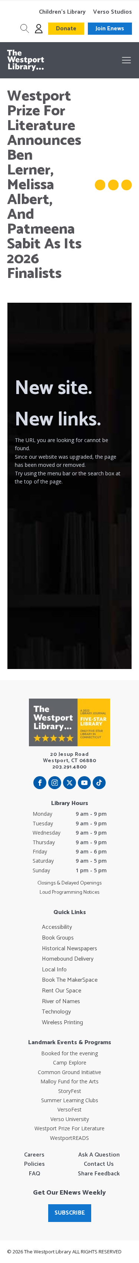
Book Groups (58, 938)
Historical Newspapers (69, 949)
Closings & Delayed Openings (69, 883)
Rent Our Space (61, 991)
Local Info (54, 970)
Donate (66, 29)
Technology (56, 1012)
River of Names (61, 1001)
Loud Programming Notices (69, 893)
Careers (34, 1155)
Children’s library (62, 12)
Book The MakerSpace (69, 980)
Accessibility (57, 927)
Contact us (99, 1164)
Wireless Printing (62, 1023)
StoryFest (69, 1090)
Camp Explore (69, 1062)
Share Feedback (99, 1174)
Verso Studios (112, 12)
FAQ (34, 1174)
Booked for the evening (69, 1053)
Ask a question (99, 1155)
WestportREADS (69, 1137)
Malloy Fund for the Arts (69, 1081)
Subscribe (69, 1213)
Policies (34, 1164)
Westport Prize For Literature (69, 1128)
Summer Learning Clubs (69, 1100)
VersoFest (69, 1109)
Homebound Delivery (67, 959)
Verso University (69, 1119)
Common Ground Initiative (69, 1072)
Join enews (110, 29)
